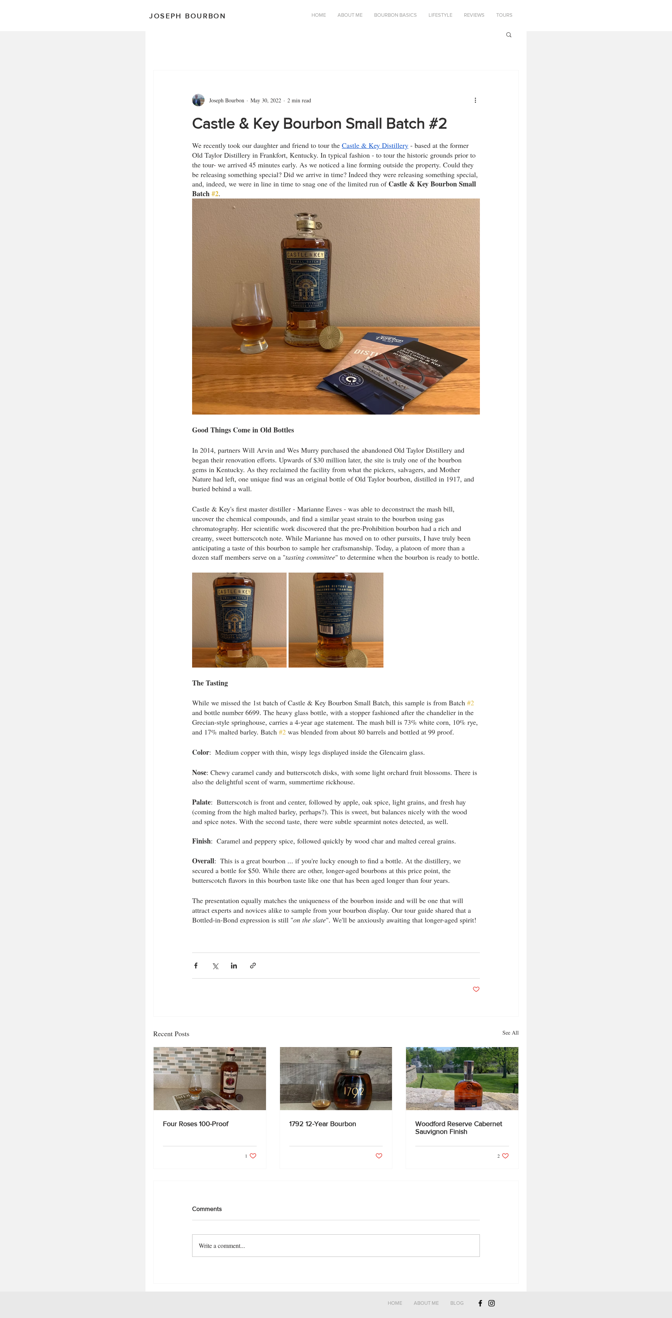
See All (510, 1032)
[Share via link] (253, 965)
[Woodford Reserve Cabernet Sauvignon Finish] (462, 1078)
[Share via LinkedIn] (234, 965)
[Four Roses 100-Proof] (210, 1078)
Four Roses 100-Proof (195, 1124)
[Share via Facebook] (196, 965)
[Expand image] (239, 620)
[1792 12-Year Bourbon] (336, 1078)
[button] (509, 34)
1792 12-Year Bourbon (322, 1124)
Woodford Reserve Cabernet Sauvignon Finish (458, 1127)
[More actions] (475, 100)
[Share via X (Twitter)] (215, 965)
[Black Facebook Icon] (480, 1303)
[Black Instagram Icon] (491, 1303)
